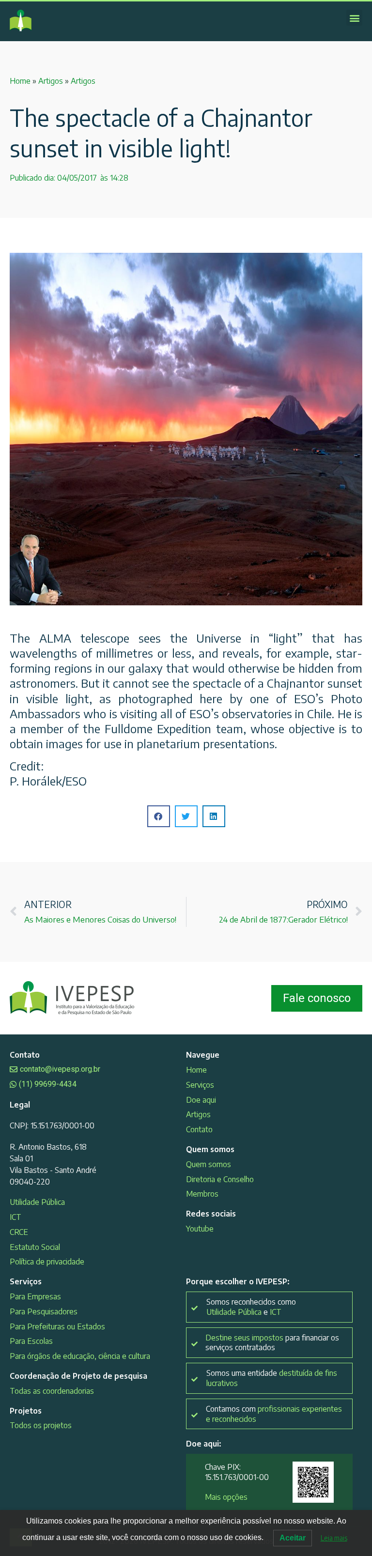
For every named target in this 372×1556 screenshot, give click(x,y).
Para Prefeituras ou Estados (57, 1326)
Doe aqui (201, 1100)
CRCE (19, 1232)
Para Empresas (35, 1296)
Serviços (200, 1085)
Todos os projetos (41, 1425)
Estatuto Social (35, 1247)
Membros (202, 1194)
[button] (354, 18)
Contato (199, 1129)
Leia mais (334, 1538)
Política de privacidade (47, 1261)
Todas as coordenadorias (52, 1391)
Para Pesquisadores (44, 1311)
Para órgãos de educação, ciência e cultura (80, 1356)
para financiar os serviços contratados (272, 1343)
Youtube (200, 1228)
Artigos (50, 81)
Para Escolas (31, 1341)
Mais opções (226, 1497)
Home (20, 81)
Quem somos (208, 1164)
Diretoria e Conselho (220, 1179)
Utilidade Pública (37, 1202)
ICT (15, 1217)
